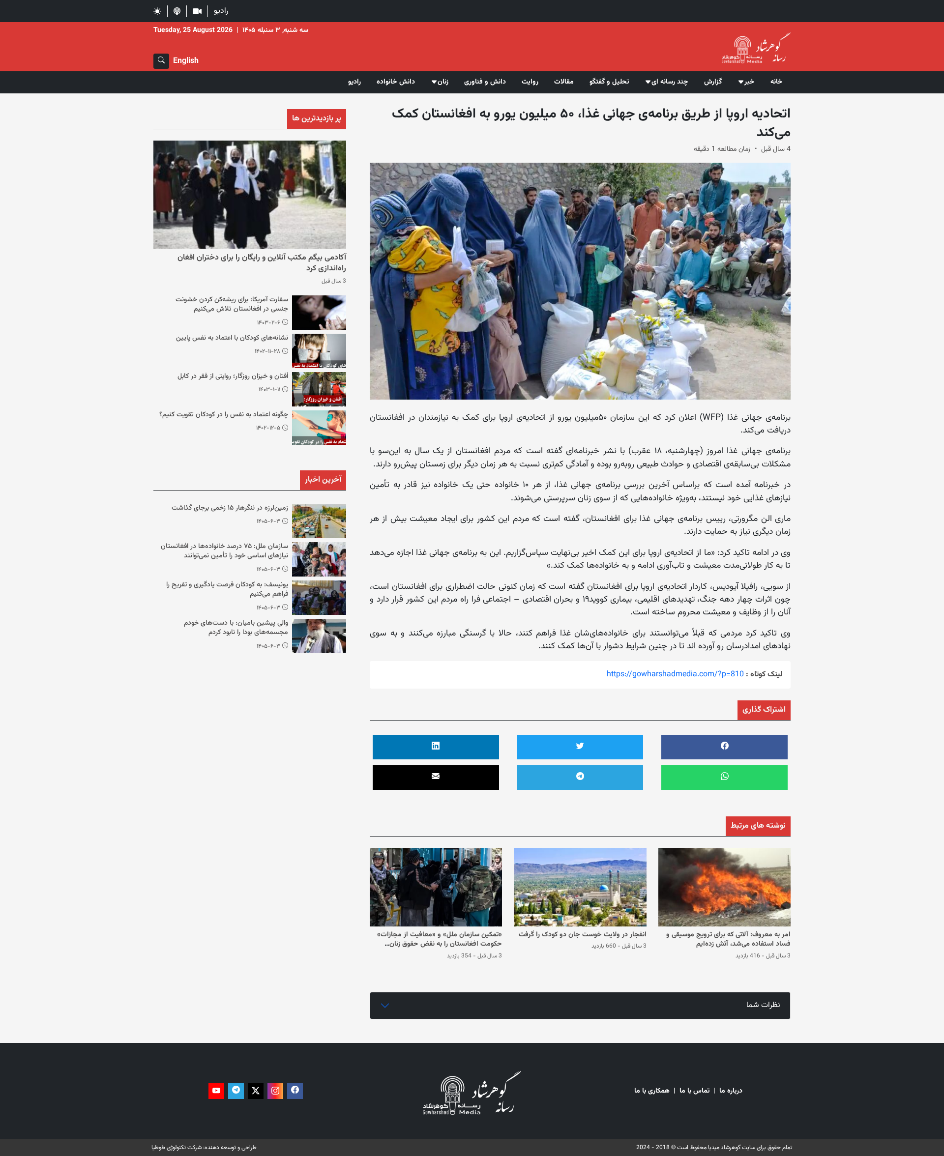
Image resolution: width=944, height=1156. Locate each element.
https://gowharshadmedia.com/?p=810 (675, 674)
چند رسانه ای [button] (669, 82)
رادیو (221, 11)
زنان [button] (443, 82)
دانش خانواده (396, 82)
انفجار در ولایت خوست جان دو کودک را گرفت (583, 934)
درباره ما (730, 1091)
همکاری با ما (652, 1091)
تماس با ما (694, 1091)
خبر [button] (749, 82)
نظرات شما (763, 1005)
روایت (530, 82)
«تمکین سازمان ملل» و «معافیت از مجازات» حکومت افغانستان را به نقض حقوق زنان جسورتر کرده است (439, 944)
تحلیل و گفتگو (609, 82)
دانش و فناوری (485, 82)
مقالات (564, 82)
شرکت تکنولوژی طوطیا (176, 1147)
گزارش (713, 82)
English (186, 61)
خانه (776, 82)
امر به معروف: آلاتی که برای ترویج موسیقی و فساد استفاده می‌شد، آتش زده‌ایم (728, 939)
